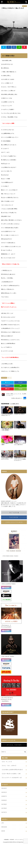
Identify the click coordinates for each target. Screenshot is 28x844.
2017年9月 (4, 804)
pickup (10, 377)
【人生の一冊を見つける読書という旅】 (11, 773)
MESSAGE (5, 377)
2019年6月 (4, 800)
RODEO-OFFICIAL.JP (13, 842)
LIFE (2, 823)
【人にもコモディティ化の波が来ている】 (11, 777)
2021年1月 (4, 792)
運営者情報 (6, 839)
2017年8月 (4, 808)
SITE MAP (12, 839)
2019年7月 (4, 796)
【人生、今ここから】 (6, 761)
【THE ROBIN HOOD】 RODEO (10, 556)
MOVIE (3, 831)
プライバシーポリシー (19, 839)
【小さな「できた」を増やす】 (9, 765)
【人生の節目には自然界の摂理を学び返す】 (12, 769)
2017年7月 (4, 812)
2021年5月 (4, 788)
